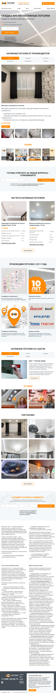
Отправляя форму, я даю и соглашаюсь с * (11, 39)
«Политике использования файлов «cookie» (38, 679)
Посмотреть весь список (8, 243)
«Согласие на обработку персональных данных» (10, 38)
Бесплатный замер (49, 3)
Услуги (21, 674)
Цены (27, 8)
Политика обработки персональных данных (23, 692)
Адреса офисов (51, 8)
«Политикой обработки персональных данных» (11, 41)
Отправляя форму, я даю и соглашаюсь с (27, 184)
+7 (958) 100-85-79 (23, 3)
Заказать (5, 126)
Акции (19, 8)
